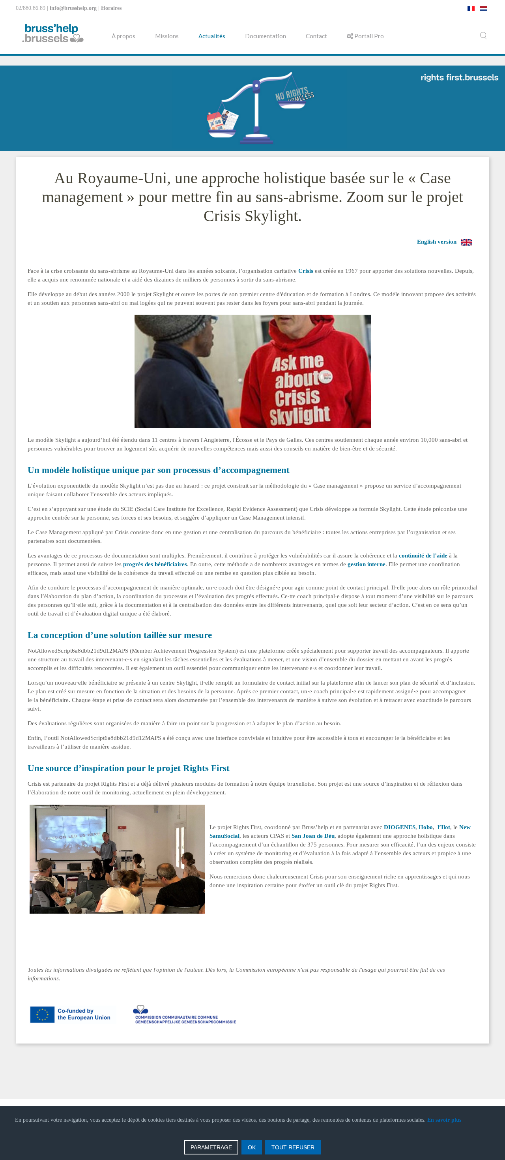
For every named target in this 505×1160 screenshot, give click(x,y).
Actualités (211, 35)
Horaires (111, 8)
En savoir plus (444, 1120)
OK (252, 1147)
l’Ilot (444, 827)
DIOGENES (399, 827)
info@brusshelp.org (73, 8)
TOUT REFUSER (292, 1147)
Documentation (265, 35)
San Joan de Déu (313, 836)
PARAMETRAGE (211, 1147)
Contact (316, 35)
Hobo (426, 827)
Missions (167, 35)
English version (436, 241)
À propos (123, 35)
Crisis (305, 271)
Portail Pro (368, 35)
